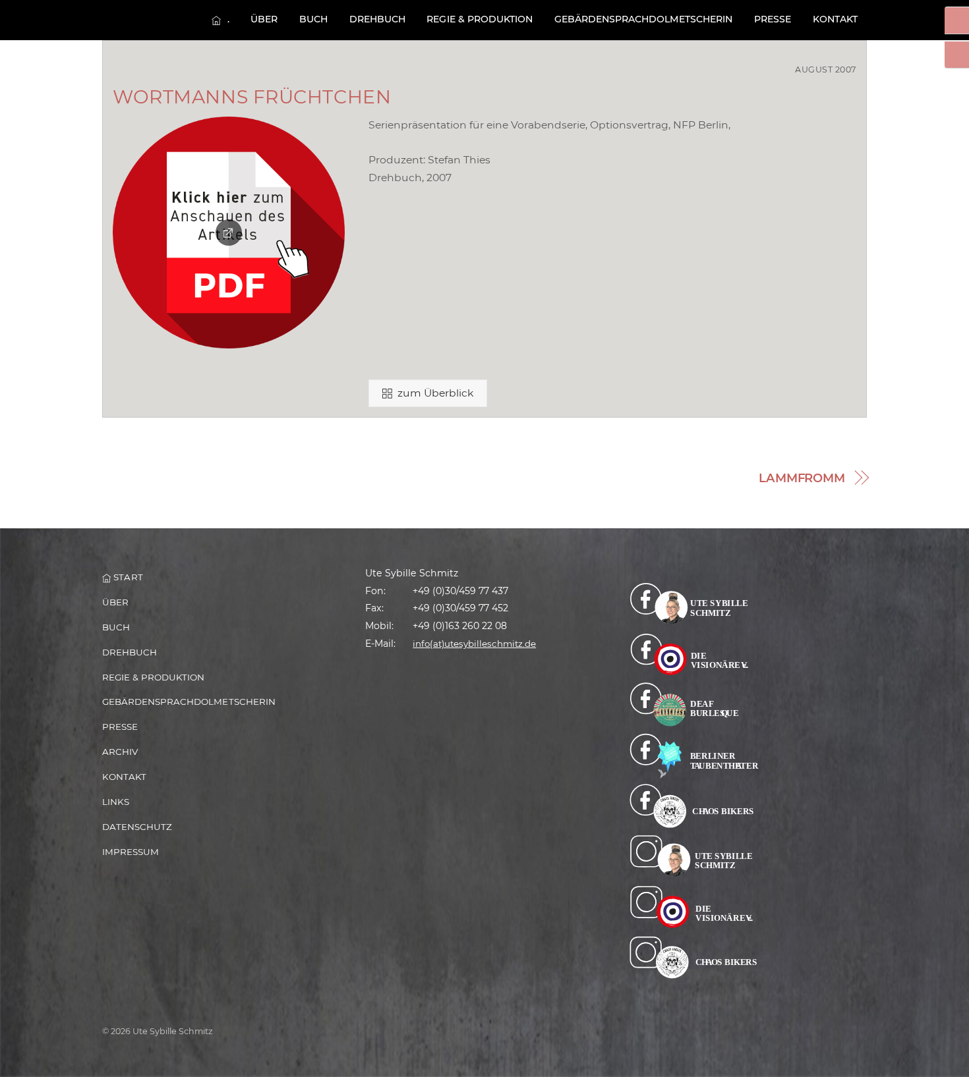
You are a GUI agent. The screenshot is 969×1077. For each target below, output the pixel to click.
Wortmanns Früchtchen (252, 97)
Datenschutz (137, 826)
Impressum (130, 851)
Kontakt (835, 19)
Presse (772, 19)
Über (264, 19)
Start (126, 577)
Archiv (120, 751)
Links (115, 801)
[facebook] (693, 602)
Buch (313, 19)
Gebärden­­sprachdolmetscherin (643, 19)
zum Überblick (435, 393)
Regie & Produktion (479, 19)
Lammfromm (802, 478)
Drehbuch (377, 19)
